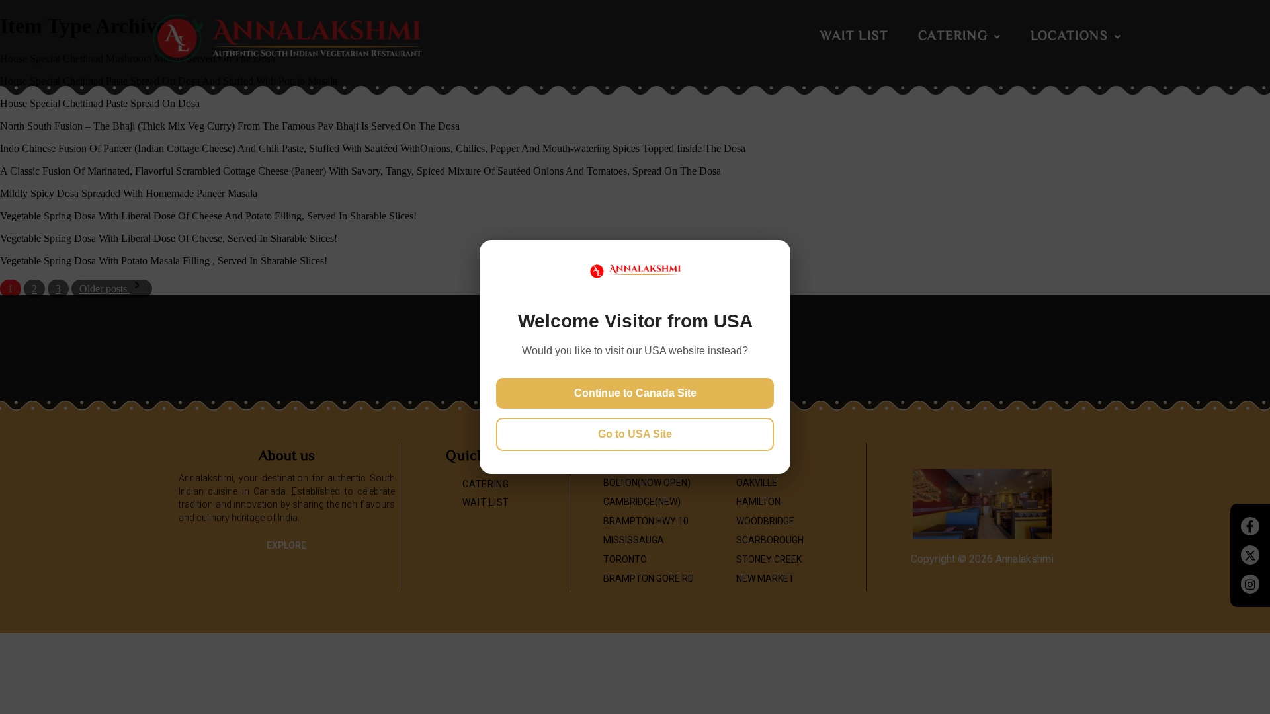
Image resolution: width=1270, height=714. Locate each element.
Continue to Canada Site (635, 393)
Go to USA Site (635, 434)
